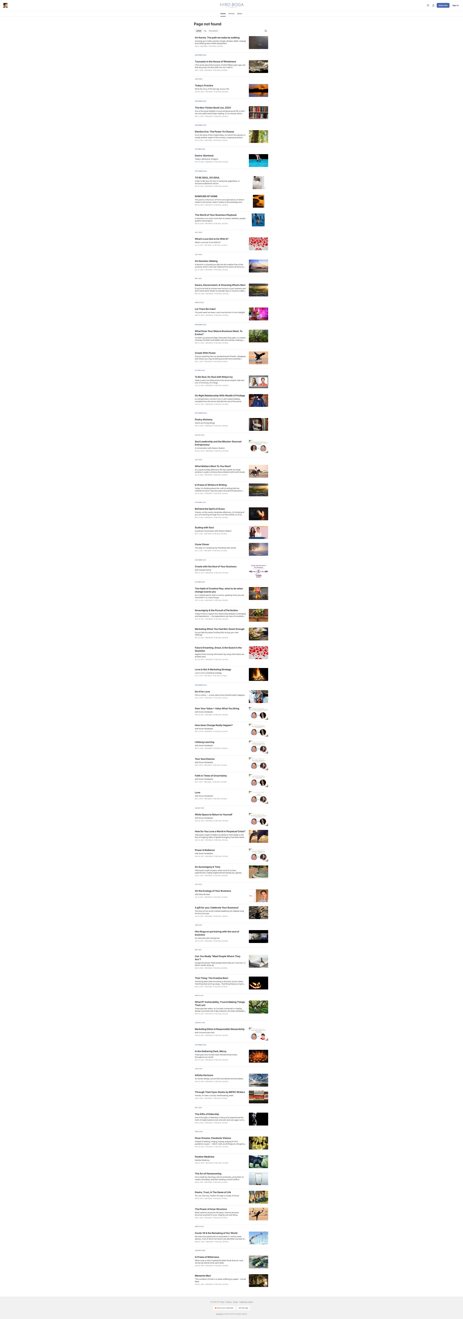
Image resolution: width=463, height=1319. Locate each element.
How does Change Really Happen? (214, 725)
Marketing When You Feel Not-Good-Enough (219, 629)
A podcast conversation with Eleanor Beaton (213, 531)
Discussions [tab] (213, 31)
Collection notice (246, 1302)
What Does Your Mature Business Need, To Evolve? (218, 333)
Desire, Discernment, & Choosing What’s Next (220, 285)
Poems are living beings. (205, 423)
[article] (231, 43)
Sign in (455, 5)
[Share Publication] (433, 5)
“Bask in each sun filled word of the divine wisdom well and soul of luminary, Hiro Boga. (219, 381)
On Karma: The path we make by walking (217, 37)
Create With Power (205, 353)
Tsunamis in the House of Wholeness (215, 61)
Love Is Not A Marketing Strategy (213, 669)
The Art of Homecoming (208, 1173)
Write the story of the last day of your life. (212, 89)
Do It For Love (202, 691)
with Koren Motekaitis (204, 712)
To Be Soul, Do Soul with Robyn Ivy (214, 377)
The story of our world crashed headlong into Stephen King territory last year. (219, 912)
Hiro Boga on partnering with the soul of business (217, 933)
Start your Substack (225, 1308)
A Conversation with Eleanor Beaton (210, 448)
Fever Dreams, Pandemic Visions (213, 1138)
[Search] (428, 5)
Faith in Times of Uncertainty (211, 775)
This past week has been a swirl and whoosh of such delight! (220, 312)
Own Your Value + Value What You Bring (217, 708)
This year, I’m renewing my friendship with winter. (215, 548)
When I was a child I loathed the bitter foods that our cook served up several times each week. (219, 1261)
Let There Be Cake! (205, 309)
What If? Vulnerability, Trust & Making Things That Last (220, 1004)
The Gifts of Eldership (207, 1114)
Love (197, 792)
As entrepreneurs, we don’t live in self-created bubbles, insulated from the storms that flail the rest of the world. (218, 400)
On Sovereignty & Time (207, 867)
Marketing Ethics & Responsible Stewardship (220, 1029)
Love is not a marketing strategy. (208, 673)
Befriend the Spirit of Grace (210, 508)
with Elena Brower (202, 894)
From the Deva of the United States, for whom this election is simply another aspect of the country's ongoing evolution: (220, 136)
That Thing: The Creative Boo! (211, 978)
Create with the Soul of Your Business (216, 566)
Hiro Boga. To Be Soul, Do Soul (211, 46)
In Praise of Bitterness (207, 1257)
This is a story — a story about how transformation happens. (220, 695)
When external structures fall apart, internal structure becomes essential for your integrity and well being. (217, 1213)
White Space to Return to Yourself (213, 814)
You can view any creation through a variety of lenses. (217, 1195)
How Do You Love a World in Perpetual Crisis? (220, 831)
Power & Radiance (205, 850)
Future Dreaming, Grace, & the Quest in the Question (218, 649)
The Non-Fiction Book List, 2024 (213, 107)
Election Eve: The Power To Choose (214, 131)
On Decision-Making (206, 261)
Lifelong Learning (204, 742)
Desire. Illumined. (204, 155)
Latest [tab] (198, 31)
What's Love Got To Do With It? (208, 242)
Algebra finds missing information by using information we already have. (219, 655)
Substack (219, 1314)
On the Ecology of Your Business (213, 891)
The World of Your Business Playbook (216, 215)
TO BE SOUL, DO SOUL (207, 177)
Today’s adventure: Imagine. (206, 159)
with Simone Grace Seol (204, 1032)
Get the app (243, 1308)
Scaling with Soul (204, 527)
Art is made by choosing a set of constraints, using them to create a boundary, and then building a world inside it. (219, 1178)
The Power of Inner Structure (211, 1209)
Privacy (229, 1302)
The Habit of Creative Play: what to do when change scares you (219, 590)
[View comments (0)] (212, 165)
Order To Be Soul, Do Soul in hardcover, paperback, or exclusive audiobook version (217, 182)
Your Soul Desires (205, 759)
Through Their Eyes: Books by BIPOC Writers (220, 1092)
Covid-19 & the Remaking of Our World (216, 1233)
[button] (223, 13)
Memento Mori (203, 1275)
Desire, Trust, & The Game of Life (213, 1192)
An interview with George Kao (207, 938)
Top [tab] (205, 31)
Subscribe (443, 5)
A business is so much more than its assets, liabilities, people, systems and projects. (220, 219)
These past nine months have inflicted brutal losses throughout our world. (216, 1055)
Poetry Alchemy (203, 419)
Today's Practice (204, 85)
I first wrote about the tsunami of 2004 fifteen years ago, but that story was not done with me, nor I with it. (220, 66)
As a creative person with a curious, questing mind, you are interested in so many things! (219, 596)
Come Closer (202, 544)
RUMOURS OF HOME (206, 196)
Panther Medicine (204, 1156)
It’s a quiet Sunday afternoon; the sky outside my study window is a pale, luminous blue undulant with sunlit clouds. (220, 470)
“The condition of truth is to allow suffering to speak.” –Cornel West (220, 1280)
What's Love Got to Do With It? (211, 239)
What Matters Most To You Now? (213, 466)
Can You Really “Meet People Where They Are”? (217, 958)
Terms (235, 1302)
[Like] (196, 662)
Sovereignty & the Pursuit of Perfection (216, 610)
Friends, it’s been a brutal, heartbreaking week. (214, 1095)
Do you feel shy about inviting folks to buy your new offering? (216, 633)
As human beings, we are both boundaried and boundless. (219, 1078)
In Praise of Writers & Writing (211, 485)
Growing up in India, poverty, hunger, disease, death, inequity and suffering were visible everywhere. (220, 42)
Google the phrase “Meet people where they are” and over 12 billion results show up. (220, 964)
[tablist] (207, 30)
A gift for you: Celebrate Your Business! (217, 907)
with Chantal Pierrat (203, 570)
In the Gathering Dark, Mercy (210, 1051)
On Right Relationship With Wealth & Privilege (220, 395)
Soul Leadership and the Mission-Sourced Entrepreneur (218, 443)
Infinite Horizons (204, 1075)
